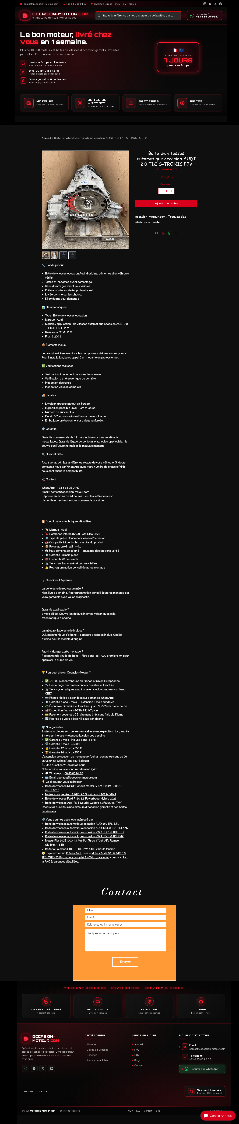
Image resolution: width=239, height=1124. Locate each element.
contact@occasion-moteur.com (77, 777)
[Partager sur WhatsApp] (170, 233)
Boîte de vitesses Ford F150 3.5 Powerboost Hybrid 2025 (80, 798)
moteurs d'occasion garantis (92, 807)
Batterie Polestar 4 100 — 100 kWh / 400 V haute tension (80, 849)
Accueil (46, 138)
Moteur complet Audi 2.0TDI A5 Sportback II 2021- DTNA (80, 794)
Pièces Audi (73, 853)
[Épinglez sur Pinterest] (163, 233)
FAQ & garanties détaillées (61, 861)
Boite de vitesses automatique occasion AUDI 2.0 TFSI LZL (82, 823)
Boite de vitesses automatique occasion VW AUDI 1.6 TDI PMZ (84, 836)
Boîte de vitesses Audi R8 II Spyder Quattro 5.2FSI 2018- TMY (83, 802)
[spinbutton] (166, 191)
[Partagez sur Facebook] (156, 233)
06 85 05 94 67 (74, 773)
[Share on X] (176, 233)
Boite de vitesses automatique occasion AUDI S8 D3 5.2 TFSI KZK (86, 828)
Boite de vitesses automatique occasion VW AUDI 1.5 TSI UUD (84, 832)
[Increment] (172, 191)
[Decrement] (161, 191)
